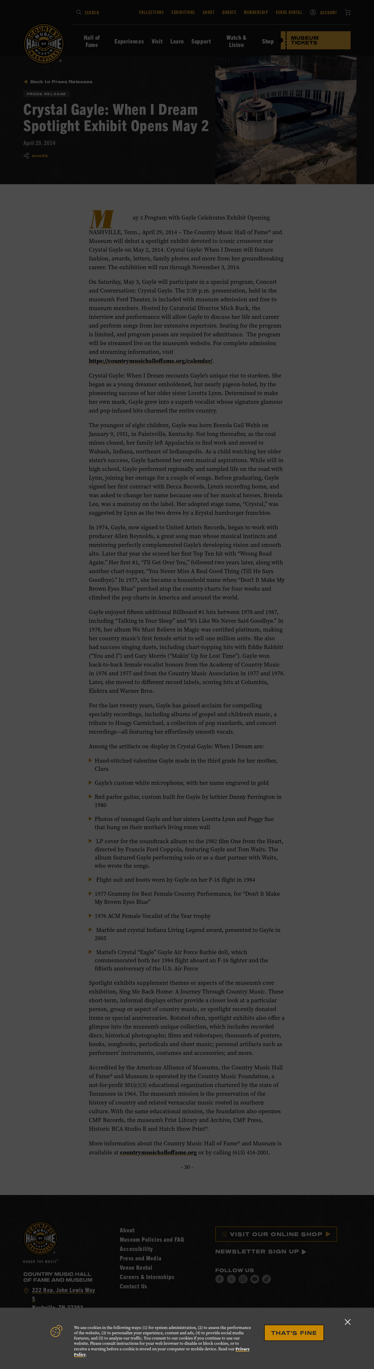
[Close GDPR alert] (348, 1321)
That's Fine (294, 1333)
